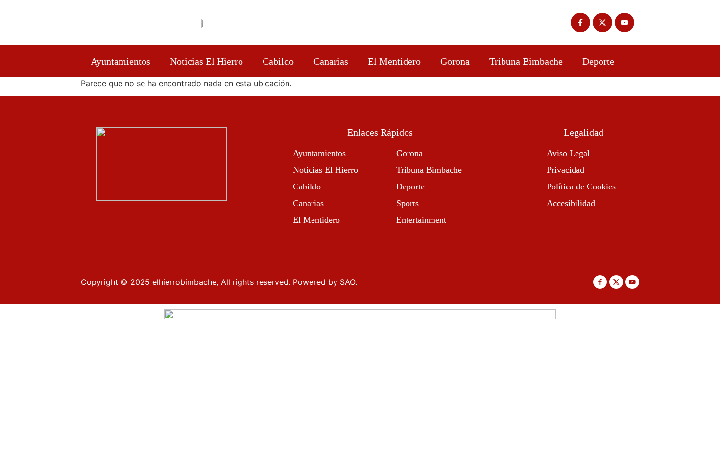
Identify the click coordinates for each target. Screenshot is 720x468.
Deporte (598, 61)
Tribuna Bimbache (526, 61)
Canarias (330, 61)
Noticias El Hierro (206, 61)
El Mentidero (394, 61)
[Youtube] (624, 22)
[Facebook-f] (580, 22)
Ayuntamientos (120, 61)
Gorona (455, 61)
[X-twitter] (602, 22)
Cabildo (278, 61)
